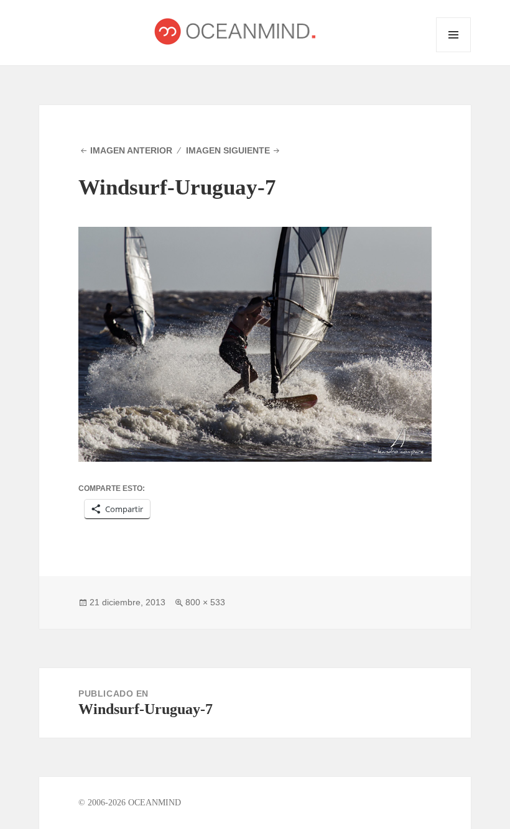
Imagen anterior (131, 150)
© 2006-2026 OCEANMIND (129, 802)
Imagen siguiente (228, 150)
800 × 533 (205, 602)
